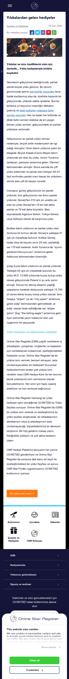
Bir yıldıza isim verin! (21, 493)
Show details (48, 647)
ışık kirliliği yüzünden (42, 91)
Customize (32, 670)
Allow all (34, 660)
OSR (12, 555)
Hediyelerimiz (17, 565)
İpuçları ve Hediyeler (17, 26)
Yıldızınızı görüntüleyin (23, 574)
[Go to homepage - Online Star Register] (34, 5)
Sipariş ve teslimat (20, 584)
